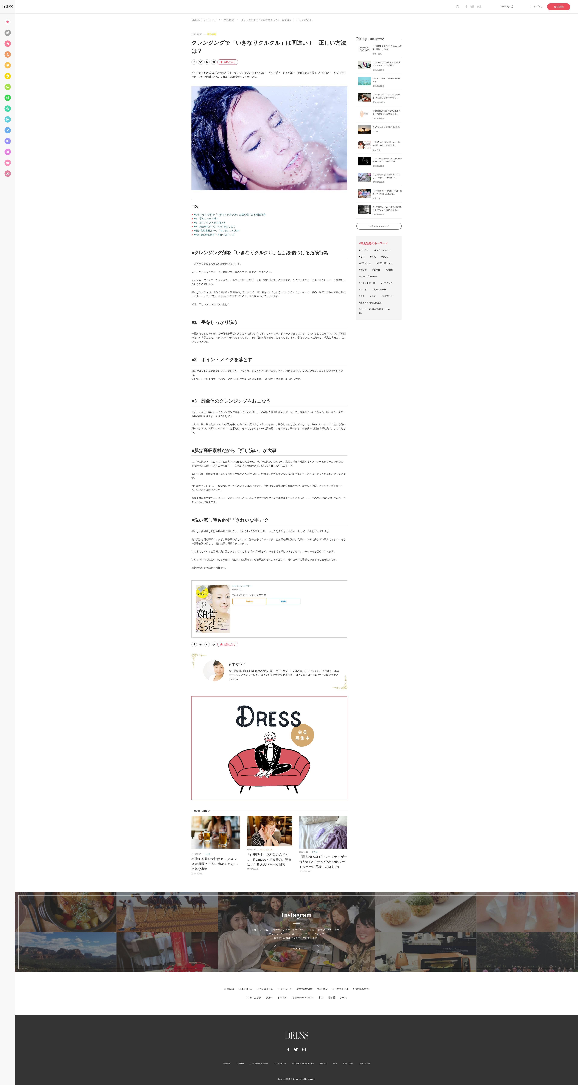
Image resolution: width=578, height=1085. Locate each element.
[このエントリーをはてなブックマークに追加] (207, 62)
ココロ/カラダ (253, 997)
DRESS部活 (506, 6)
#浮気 (373, 257)
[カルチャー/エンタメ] (7, 141)
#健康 (362, 296)
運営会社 (323, 1063)
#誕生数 (376, 270)
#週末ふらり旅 (379, 289)
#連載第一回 (387, 296)
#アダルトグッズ (367, 283)
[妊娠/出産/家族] (7, 97)
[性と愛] (7, 162)
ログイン (539, 6)
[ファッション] (7, 54)
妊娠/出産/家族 (361, 989)
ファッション (285, 989)
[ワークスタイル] (7, 87)
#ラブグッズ (387, 283)
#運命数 (389, 270)
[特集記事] (7, 22)
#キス (362, 257)
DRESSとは (348, 1063)
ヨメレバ (240, 589)
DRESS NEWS (305, 871)
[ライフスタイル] (7, 43)
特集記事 (229, 989)
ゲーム (343, 997)
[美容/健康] (7, 76)
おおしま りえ (197, 873)
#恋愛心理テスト (385, 263)
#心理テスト (365, 263)
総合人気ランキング (379, 226)
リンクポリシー (280, 1063)
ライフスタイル (266, 850)
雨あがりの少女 (379, 102)
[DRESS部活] (7, 32)
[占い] (7, 151)
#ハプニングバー (382, 250)
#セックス (364, 250)
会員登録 (559, 6)
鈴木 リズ (376, 198)
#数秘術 (363, 270)
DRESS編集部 (252, 869)
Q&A (335, 1063)
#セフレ (385, 257)
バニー (375, 132)
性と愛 (207, 854)
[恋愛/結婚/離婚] (7, 65)
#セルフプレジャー (368, 276)
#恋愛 (373, 296)
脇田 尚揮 (376, 150)
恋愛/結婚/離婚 (304, 989)
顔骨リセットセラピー (242, 586)
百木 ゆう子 (237, 664)
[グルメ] (7, 119)
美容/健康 (229, 20)
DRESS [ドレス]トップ (203, 20)
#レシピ (363, 289)
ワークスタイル (340, 989)
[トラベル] (7, 130)
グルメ (269, 997)
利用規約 (240, 1063)
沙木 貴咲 (377, 54)
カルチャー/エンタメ (303, 997)
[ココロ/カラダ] (7, 108)
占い (321, 997)
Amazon (249, 601)
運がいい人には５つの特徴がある (386, 127)
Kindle (283, 601)
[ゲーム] (7, 173)
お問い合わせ (364, 1063)
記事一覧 (226, 1063)
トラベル (282, 997)
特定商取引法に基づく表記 (303, 1063)
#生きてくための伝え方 (370, 302)
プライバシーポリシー (259, 1063)
